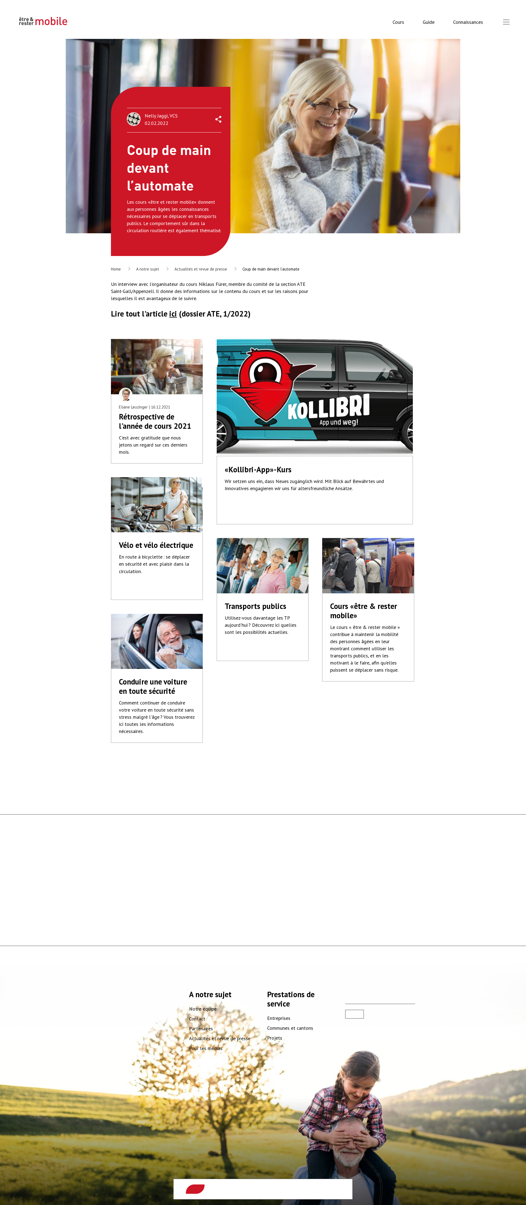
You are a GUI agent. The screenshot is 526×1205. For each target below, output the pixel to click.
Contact (197, 1019)
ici (173, 314)
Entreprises (278, 1018)
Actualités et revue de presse (201, 269)
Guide (428, 22)
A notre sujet (147, 269)
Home (116, 269)
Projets (274, 1038)
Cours (398, 22)
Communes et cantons (290, 1028)
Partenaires (201, 1028)
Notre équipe (202, 1009)
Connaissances (468, 22)
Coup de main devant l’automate (270, 269)
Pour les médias (205, 1048)
